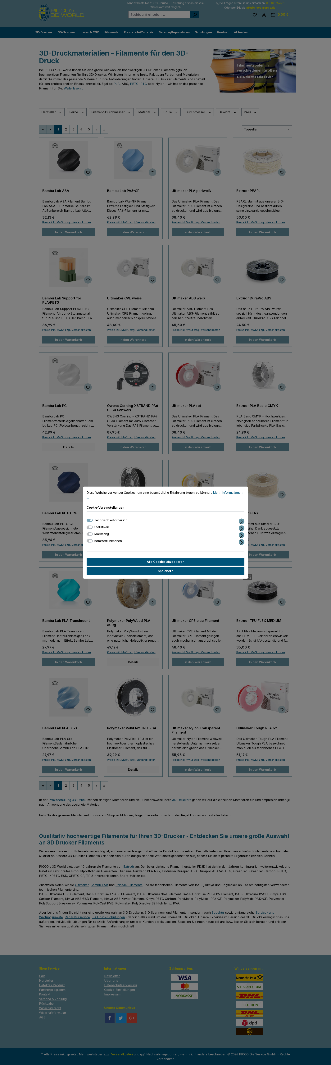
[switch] (90, 527)
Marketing (101, 534)
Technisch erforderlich (110, 520)
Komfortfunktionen (108, 541)
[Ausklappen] (241, 520)
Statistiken (101, 527)
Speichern (165, 571)
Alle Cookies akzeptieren (165, 562)
